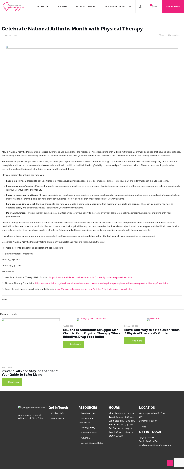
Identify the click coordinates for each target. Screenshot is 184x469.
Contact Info (57, 413)
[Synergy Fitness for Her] (13, 6)
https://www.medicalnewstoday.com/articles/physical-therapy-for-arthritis (93, 289)
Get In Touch (57, 418)
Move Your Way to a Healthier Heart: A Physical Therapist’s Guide (152, 331)
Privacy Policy (37, 418)
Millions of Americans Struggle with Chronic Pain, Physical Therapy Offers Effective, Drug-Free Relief (91, 333)
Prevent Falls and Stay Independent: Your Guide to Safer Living (30, 372)
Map (144, 426)
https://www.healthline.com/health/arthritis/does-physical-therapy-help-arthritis (90, 277)
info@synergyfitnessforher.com (155, 445)
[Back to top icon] (170, 463)
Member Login (88, 413)
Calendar (85, 438)
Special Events (89, 432)
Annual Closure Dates (92, 443)
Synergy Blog (88, 427)
